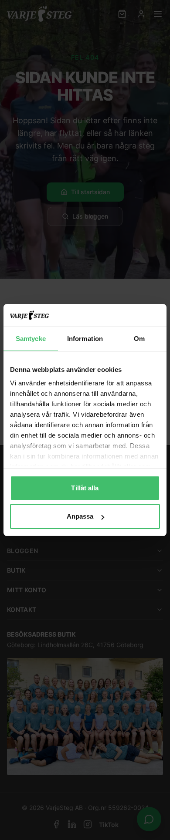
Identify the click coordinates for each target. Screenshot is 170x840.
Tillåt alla (85, 488)
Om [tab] (139, 338)
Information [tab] (85, 338)
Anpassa (80, 516)
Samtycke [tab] (31, 338)
